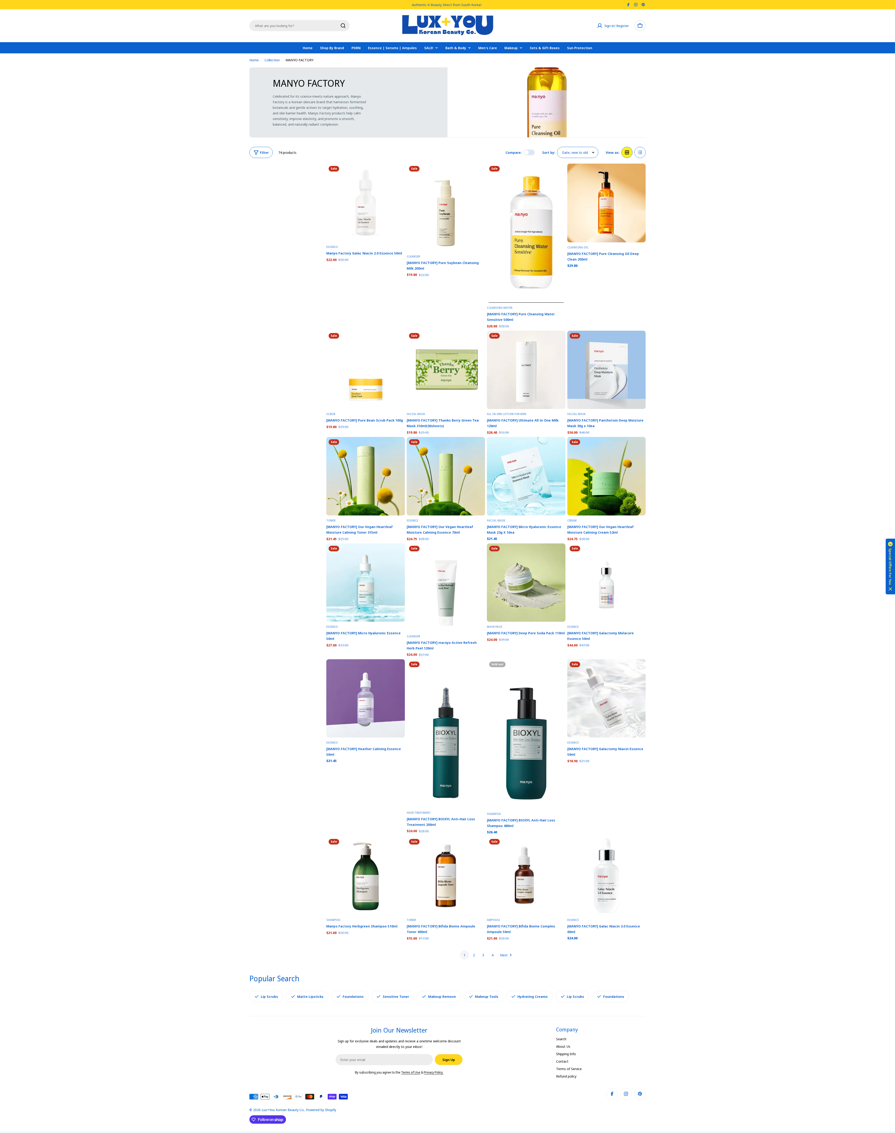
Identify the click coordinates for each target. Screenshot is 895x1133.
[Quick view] (398, 173)
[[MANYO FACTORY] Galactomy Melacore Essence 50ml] (606, 582)
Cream (572, 520)
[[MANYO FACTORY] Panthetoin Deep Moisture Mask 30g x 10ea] (606, 370)
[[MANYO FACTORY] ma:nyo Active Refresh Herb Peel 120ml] (446, 587)
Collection (272, 60)
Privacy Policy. (433, 1072)
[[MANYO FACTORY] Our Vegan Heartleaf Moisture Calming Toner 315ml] (365, 476)
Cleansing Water (499, 308)
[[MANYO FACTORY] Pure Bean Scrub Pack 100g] (365, 370)
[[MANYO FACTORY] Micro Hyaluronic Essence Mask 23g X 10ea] (526, 476)
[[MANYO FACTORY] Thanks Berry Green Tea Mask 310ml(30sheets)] (446, 370)
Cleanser (413, 256)
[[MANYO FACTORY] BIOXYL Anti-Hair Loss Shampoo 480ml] (526, 734)
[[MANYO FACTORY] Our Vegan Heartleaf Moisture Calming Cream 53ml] (606, 476)
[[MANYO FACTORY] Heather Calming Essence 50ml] (365, 698)
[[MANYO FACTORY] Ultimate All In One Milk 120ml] (526, 370)
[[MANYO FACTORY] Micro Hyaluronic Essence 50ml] (365, 582)
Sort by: (548, 152)
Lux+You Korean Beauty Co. (283, 1109)
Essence (332, 247)
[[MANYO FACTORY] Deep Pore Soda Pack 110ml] (526, 582)
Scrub (330, 414)
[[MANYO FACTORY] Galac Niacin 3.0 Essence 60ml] (606, 876)
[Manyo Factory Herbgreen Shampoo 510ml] (365, 876)
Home (254, 60)
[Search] (343, 25)
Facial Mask (416, 414)
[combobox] (299, 25)
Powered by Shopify (321, 1109)
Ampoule (493, 920)
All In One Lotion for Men (506, 414)
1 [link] (464, 955)
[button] (890, 566)
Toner (330, 520)
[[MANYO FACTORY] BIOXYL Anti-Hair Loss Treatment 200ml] (446, 733)
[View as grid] (627, 152)
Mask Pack (494, 627)
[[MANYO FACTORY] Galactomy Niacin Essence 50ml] (606, 698)
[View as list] (640, 152)
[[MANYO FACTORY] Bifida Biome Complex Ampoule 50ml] (526, 876)
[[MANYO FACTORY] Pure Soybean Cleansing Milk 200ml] (446, 207)
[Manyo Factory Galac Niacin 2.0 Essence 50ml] (365, 203)
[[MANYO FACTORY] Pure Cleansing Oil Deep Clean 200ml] (606, 203)
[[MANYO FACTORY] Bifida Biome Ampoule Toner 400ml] (446, 876)
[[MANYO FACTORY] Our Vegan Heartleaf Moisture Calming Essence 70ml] (446, 476)
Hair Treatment (419, 813)
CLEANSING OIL (578, 247)
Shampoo (494, 814)
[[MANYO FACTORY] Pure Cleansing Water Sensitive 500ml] (526, 233)
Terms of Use (410, 1072)
